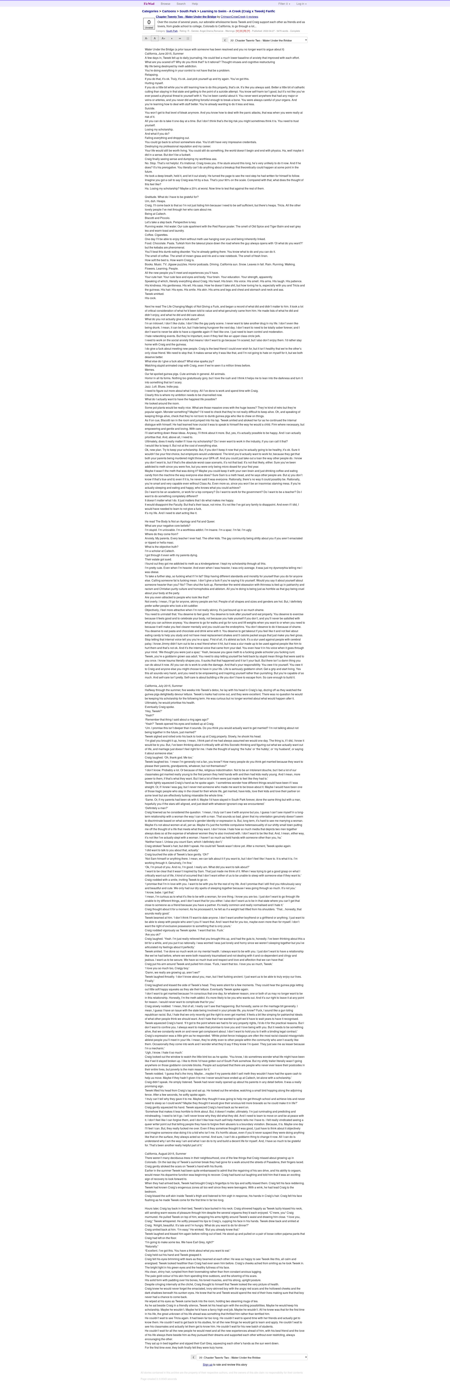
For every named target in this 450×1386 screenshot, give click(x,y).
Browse (165, 4)
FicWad (149, 3)
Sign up (208, 1364)
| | (188, 38)
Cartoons (169, 11)
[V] (238, 30)
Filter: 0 (283, 4)
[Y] (249, 30)
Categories (150, 11)
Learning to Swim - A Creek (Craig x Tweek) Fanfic (237, 11)
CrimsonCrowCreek (233, 17)
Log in (300, 4)
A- (146, 38)
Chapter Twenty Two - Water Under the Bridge (186, 16)
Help (195, 4)
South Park (188, 11)
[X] (241, 30)
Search (181, 4)
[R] (245, 30)
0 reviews (252, 17)
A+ (163, 38)
